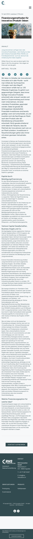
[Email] (27, 74)
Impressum (5, 466)
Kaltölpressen (22, 488)
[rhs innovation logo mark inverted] (3, 2)
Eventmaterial (6, 492)
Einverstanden (16, 536)
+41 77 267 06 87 (24, 472)
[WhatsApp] (21, 74)
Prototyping (6, 488)
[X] (9, 74)
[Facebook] (3, 74)
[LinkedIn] (15, 74)
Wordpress (20, 505)
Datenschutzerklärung (9, 468)
